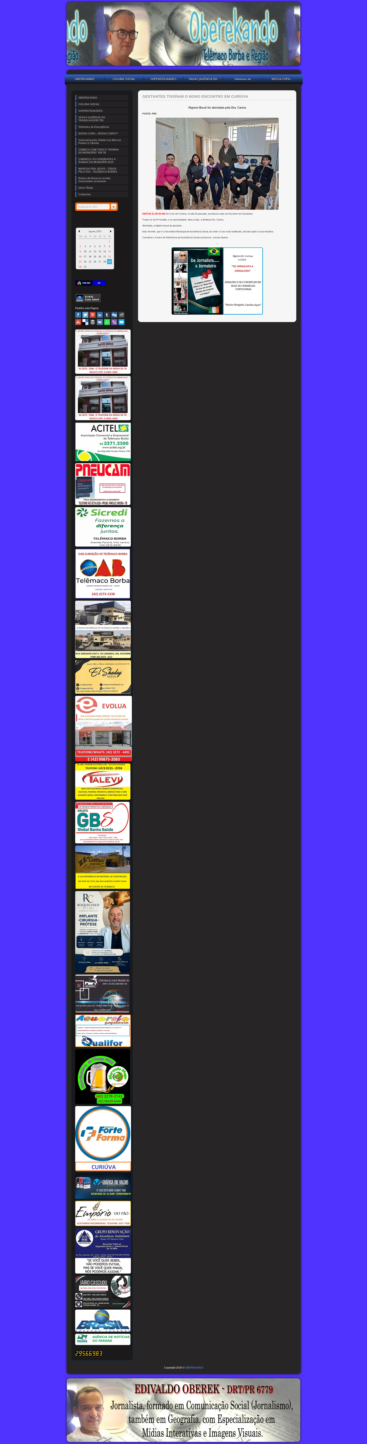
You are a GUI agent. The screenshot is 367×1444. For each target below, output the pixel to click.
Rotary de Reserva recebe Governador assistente (94, 180)
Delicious (85, 322)
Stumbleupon (78, 322)
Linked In (100, 315)
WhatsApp (107, 322)
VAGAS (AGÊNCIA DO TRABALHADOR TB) (203, 80)
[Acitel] (103, 460)
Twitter (85, 315)
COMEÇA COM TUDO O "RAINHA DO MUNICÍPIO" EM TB (98, 151)
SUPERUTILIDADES (163, 79)
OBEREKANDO (84, 79)
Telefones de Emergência (242, 80)
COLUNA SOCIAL (124, 79)
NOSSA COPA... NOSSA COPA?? (282, 80)
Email (121, 322)
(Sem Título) (85, 187)
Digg (114, 315)
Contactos (84, 194)
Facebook (78, 315)
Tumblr (107, 315)
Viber (114, 322)
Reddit (121, 315)
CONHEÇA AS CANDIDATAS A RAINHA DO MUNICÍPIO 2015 (97, 161)
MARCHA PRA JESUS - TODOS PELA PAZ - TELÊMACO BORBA (97, 170)
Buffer (93, 322)
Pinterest (93, 315)
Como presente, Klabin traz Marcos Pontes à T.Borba (99, 142)
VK (100, 322)
